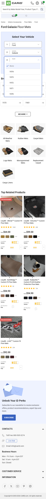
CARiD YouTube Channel (17, 486)
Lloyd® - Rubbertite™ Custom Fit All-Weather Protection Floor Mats (32, 282)
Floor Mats (28, 22)
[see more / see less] (23, 114)
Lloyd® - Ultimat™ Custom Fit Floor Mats (11, 222)
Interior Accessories (14, 22)
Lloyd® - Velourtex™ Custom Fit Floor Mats (34, 222)
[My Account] (37, 3)
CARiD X (11, 486)
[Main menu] (3, 3)
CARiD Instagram (30, 486)
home (3, 22)
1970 (4, 103)
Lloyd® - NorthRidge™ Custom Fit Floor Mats (9, 281)
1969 (27, 103)
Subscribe (9, 418)
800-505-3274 (19, 435)
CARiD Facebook (4, 486)
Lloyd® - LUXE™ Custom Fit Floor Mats (11, 342)
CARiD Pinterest (24, 486)
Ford (36, 22)
